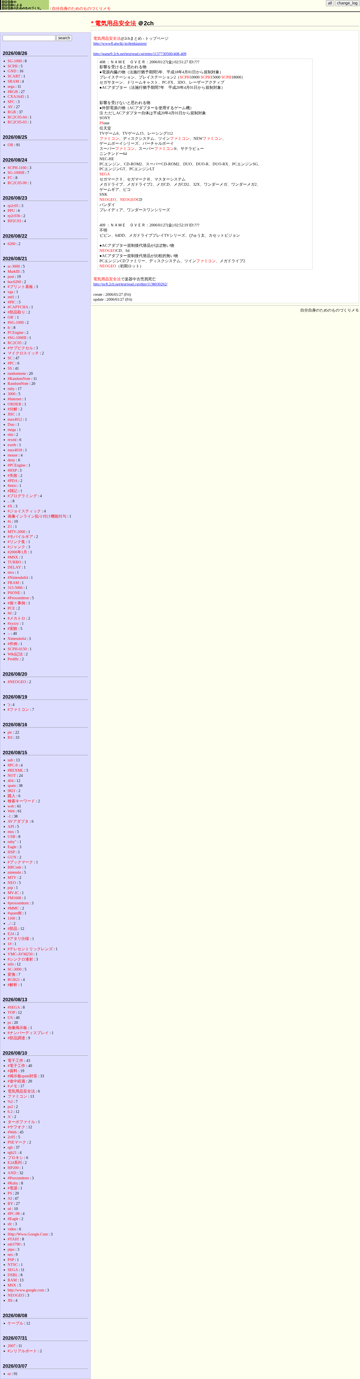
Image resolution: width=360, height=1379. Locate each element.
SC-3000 (15, 969)
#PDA (12, 481)
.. (9, 501)
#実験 (12, 628)
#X (10, 506)
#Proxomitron (18, 598)
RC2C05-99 (17, 183)
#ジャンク (16, 547)
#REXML (15, 770)
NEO (12, 883)
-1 (9, 816)
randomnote (17, 373)
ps (9, 1022)
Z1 (10, 526)
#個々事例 (16, 603)
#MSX (13, 557)
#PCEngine (16, 465)
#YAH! (13, 1239)
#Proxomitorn (18, 1178)
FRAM (13, 583)
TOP (11, 1012)
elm (10, 434)
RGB (12, 112)
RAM (12, 1280)
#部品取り (16, 312)
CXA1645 (16, 96)
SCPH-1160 (17, 168)
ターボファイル (21, 1122)
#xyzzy (13, 623)
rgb (10, 1147)
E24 (11, 934)
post (11, 276)
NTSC (13, 1264)
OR (10, 145)
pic (10, 732)
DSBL (13, 1275)
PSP (11, 1260)
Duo (11, 424)
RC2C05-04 (17, 117)
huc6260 (14, 282)
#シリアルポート (22, 1351)
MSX (12, 1285)
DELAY (14, 567)
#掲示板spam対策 (22, 1076)
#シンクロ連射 (20, 959)
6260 (11, 244)
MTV (12, 877)
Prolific (13, 659)
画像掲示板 (17, 1028)
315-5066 (15, 587)
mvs (11, 572)
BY (10, 1203)
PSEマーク (17, 1142)
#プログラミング (22, 496)
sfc (10, 1224)
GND (12, 71)
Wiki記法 (15, 654)
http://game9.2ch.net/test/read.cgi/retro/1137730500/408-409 (139, 54)
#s (9, 521)
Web (11, 811)
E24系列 (15, 1162)
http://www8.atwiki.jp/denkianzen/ (120, 43)
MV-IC (13, 893)
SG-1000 (15, 61)
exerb (12, 445)
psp (10, 887)
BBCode (14, 867)
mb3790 (14, 1244)
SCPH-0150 (17, 649)
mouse (13, 455)
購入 (11, 796)
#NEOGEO (17, 682)
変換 (11, 974)
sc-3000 (14, 266)
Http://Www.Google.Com (28, 1234)
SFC (11, 102)
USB (11, 836)
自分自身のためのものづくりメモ (81, 8)
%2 (10, 1101)
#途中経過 (16, 1081)
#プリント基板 (20, 287)
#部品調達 (16, 1038)
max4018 (15, 450)
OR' (11, 317)
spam (12, 785)
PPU (11, 210)
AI (10, 1198)
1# (10, 944)
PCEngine (16, 332)
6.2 (10, 1111)
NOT (12, 775)
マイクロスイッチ (23, 353)
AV (10, 107)
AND (12, 1173)
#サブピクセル (20, 348)
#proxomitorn (18, 903)
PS (101, 123)
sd (9, 1209)
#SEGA (14, 1007)
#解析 (12, 985)
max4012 (15, 419)
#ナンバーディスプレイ (28, 1033)
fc (9, 327)
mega (12, 430)
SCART (14, 76)
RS (10, 737)
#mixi (12, 485)
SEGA (104, 174)
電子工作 (15, 1060)
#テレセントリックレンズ (30, 949)
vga (10, 292)
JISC (11, 414)
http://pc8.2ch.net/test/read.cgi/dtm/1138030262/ (130, 284)
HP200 (13, 1168)
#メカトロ (16, 618)
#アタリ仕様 (18, 939)
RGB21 (14, 979)
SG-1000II (16, 172)
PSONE (14, 593)
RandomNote (18, 383)
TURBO (14, 562)
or (9, 1374)
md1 (11, 297)
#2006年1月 (17, 552)
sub (10, 760)
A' (9, 1117)
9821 (11, 791)
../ (9, 923)
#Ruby (13, 1183)
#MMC (13, 908)
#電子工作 (16, 1066)
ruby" (12, 842)
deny (11, 460)
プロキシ (15, 1158)
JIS (10, 1300)
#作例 (12, 644)
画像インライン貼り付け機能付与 (37, 516)
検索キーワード (21, 801)
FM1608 (14, 898)
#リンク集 (16, 542)
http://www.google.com (26, 1290)
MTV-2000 (16, 532)
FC (10, 178)
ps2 (10, 1107)
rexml (12, 440)
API (11, 826)
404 (10, 781)
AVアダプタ (18, 821)
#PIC (12, 302)
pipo (11, 1249)
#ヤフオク (16, 1127)
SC (10, 358)
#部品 (12, 928)
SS (10, 368)
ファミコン (109, 138)
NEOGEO (107, 199)
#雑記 (12, 491)
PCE (11, 608)
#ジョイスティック (24, 511)
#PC (11, 363)
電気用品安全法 (115, 23)
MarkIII (14, 271)
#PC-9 (13, 765)
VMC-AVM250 (20, 954)
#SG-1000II (17, 338)
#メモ (12, 1086)
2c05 (11, 1137)
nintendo (14, 872)
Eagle (12, 847)
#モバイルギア (20, 536)
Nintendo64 (17, 639)
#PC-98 (14, 1213)
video (12, 1229)
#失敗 (12, 475)
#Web (12, 1132)
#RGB (13, 92)
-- (9, 633)
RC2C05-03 (17, 122)
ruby (11, 389)
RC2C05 (15, 343)
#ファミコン (18, 709)
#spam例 (15, 913)
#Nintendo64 (18, 577)
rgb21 (12, 1152)
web (11, 806)
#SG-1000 (16, 322)
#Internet (14, 399)
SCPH (185, 77)
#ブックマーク (20, 862)
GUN (12, 857)
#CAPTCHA (18, 307)
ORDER (14, 404)
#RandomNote (19, 379)
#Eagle (13, 1219)
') (9, 705)
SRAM (13, 81)
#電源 (12, 1188)
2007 (11, 1346)
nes (10, 1254)
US (10, 1017)
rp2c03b (14, 216)
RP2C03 (14, 221)
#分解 (12, 409)
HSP (11, 852)
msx (11, 832)
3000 (11, 394)
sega (11, 86)
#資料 (12, 1071)
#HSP (12, 470)
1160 (11, 918)
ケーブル (15, 1323)
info (11, 964)
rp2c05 (13, 206)
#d (10, 613)
